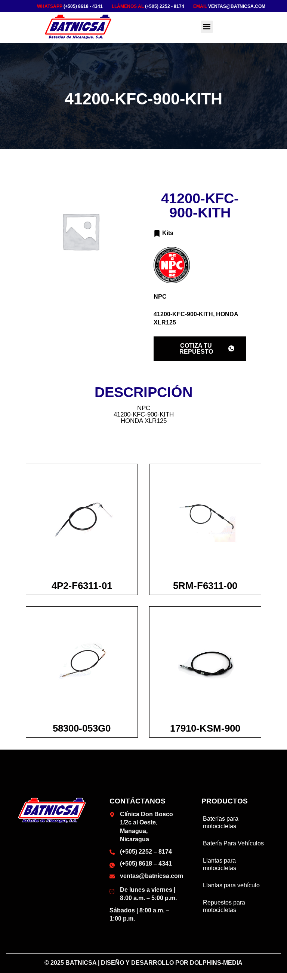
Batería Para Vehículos (233, 843)
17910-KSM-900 (205, 728)
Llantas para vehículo (231, 885)
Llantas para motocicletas (219, 864)
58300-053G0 (82, 728)
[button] (207, 27)
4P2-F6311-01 (82, 585)
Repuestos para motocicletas (224, 906)
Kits (167, 233)
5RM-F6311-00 (205, 585)
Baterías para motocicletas (220, 822)
